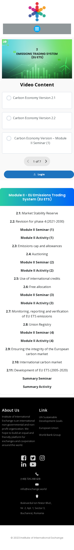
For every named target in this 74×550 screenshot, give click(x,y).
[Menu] (37, 29)
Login (41, 174)
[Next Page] (46, 161)
